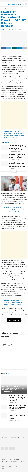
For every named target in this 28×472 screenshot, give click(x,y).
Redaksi (3, 459)
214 (18, 420)
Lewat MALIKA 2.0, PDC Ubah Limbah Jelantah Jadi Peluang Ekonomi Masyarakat (17, 407)
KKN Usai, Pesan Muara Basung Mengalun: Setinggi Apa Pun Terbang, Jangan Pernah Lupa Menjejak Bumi (18, 398)
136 (19, 151)
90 (18, 168)
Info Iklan (9, 459)
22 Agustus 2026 (13, 168)
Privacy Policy (22, 461)
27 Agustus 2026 (13, 151)
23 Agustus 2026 (13, 159)
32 (11, 391)
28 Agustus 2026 (12, 420)
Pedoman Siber (13, 461)
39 (17, 402)
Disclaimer (16, 459)
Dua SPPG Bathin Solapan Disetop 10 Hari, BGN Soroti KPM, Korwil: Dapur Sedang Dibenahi (17, 416)
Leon (4, 29)
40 (17, 410)
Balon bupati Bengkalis (10, 318)
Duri (6, 8)
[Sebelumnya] (12, 171)
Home (2, 8)
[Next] (15, 171)
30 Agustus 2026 (6, 391)
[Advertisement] (14, 115)
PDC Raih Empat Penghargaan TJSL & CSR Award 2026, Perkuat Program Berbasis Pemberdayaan (14, 388)
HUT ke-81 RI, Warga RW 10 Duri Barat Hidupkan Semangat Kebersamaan (17, 156)
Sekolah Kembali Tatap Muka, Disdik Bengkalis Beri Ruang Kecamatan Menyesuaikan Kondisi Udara (17, 148)
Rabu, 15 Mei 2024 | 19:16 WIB (15, 29)
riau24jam (4, 322)
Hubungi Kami (4, 461)
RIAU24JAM (7, 466)
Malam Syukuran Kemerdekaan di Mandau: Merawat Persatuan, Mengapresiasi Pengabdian (17, 164)
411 (19, 159)
